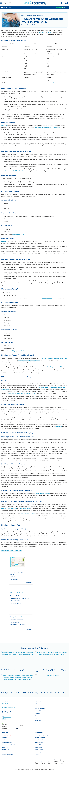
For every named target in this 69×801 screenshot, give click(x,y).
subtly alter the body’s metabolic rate (15, 171)
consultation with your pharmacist (51, 367)
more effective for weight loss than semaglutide (21, 393)
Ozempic (59, 426)
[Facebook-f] (2, 711)
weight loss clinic (24, 508)
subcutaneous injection (43, 493)
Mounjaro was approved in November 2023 (54, 358)
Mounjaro (41, 32)
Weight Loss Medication (38, 15)
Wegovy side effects (18, 351)
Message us (5, 703)
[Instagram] (5, 711)
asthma (44, 298)
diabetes (49, 298)
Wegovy (49, 32)
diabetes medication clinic (9, 508)
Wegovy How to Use (51, 82)
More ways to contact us (8, 707)
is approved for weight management (29, 360)
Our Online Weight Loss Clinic (11, 551)
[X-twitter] (10, 711)
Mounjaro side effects (18, 234)
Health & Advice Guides (26, 15)
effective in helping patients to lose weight (47, 127)
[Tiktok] (7, 711)
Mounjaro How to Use (29, 82)
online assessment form (27, 513)
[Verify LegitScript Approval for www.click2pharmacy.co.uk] (17, 729)
